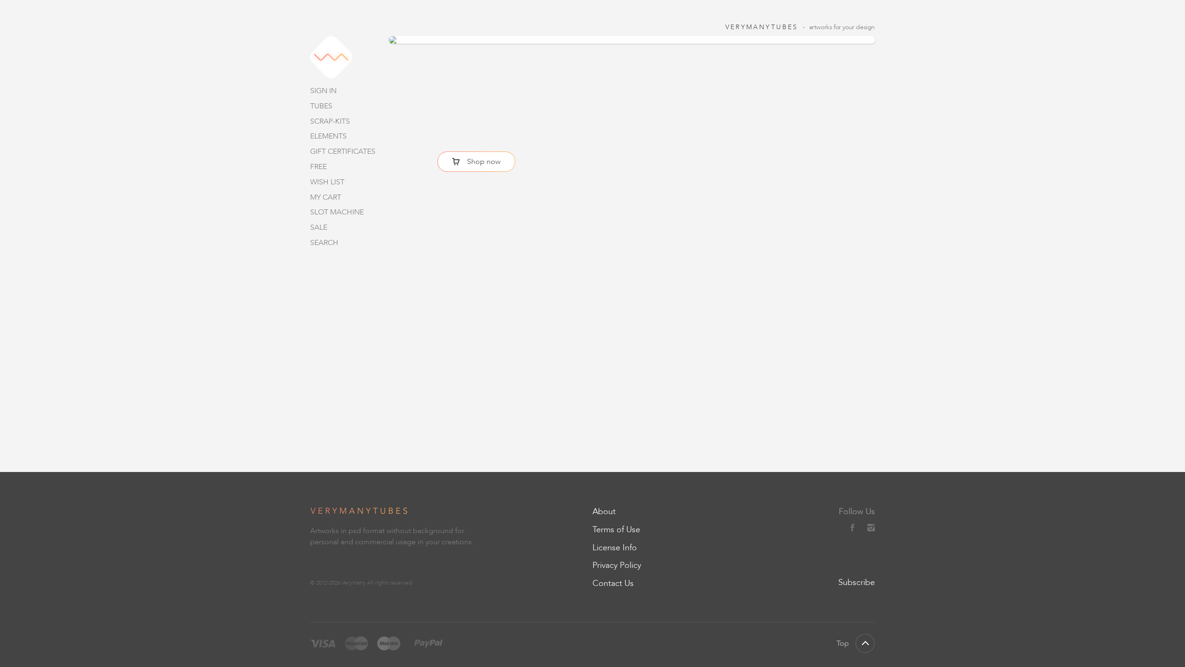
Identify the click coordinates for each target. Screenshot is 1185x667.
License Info (614, 547)
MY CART (325, 197)
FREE (318, 166)
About (604, 511)
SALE (318, 227)
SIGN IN (323, 90)
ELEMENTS (328, 136)
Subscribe (856, 582)
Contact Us (613, 583)
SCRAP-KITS (330, 121)
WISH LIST (327, 181)
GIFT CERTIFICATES (342, 151)
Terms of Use (616, 529)
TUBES (321, 105)
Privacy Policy (616, 565)
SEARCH (324, 242)
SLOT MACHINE (337, 212)
